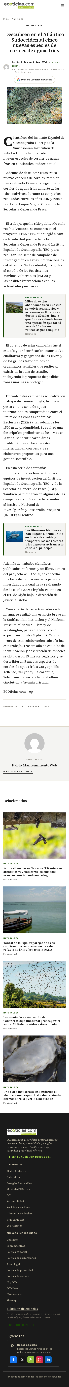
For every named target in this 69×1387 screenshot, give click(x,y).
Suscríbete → (22, 1325)
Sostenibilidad (15, 1201)
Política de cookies (18, 1276)
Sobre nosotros (16, 1246)
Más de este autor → (18, 771)
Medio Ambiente (17, 1171)
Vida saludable (15, 1219)
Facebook (33, 706)
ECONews (12, 1288)
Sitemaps (12, 1300)
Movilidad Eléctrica (18, 1189)
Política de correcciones (21, 1258)
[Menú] (62, 5)
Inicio (6, 19)
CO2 (9, 1195)
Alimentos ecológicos (20, 1213)
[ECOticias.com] (19, 5)
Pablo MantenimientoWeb (32, 62)
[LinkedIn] (48, 1359)
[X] (22, 1359)
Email (47, 706)
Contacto (12, 1239)
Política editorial (17, 1252)
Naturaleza (17, 19)
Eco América (14, 1225)
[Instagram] (39, 1359)
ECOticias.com (14, 691)
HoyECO (12, 1282)
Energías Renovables (19, 1183)
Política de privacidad (20, 1270)
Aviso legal (13, 1264)
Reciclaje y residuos (19, 1207)
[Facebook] (13, 1359)
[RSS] (30, 1359)
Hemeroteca (14, 1294)
